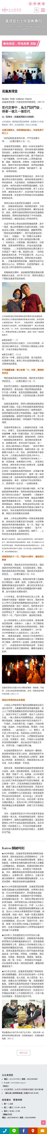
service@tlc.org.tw (18, 1083)
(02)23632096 (14, 1079)
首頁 (4, 27)
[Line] (30, 3)
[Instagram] (43, 3)
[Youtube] (39, 3)
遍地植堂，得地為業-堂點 (35, 27)
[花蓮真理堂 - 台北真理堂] (11, 9)
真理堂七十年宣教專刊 (15, 27)
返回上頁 (23, 1053)
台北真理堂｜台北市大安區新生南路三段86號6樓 (23, 1089)
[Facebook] (34, 3)
